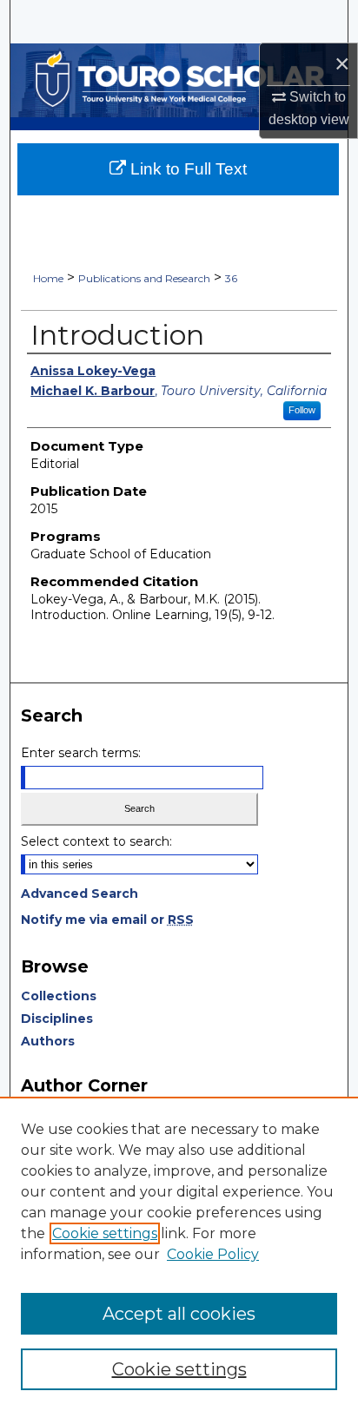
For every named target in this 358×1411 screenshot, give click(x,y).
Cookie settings (104, 1233)
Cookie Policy (213, 1254)
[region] (179, 1254)
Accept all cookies (179, 1313)
